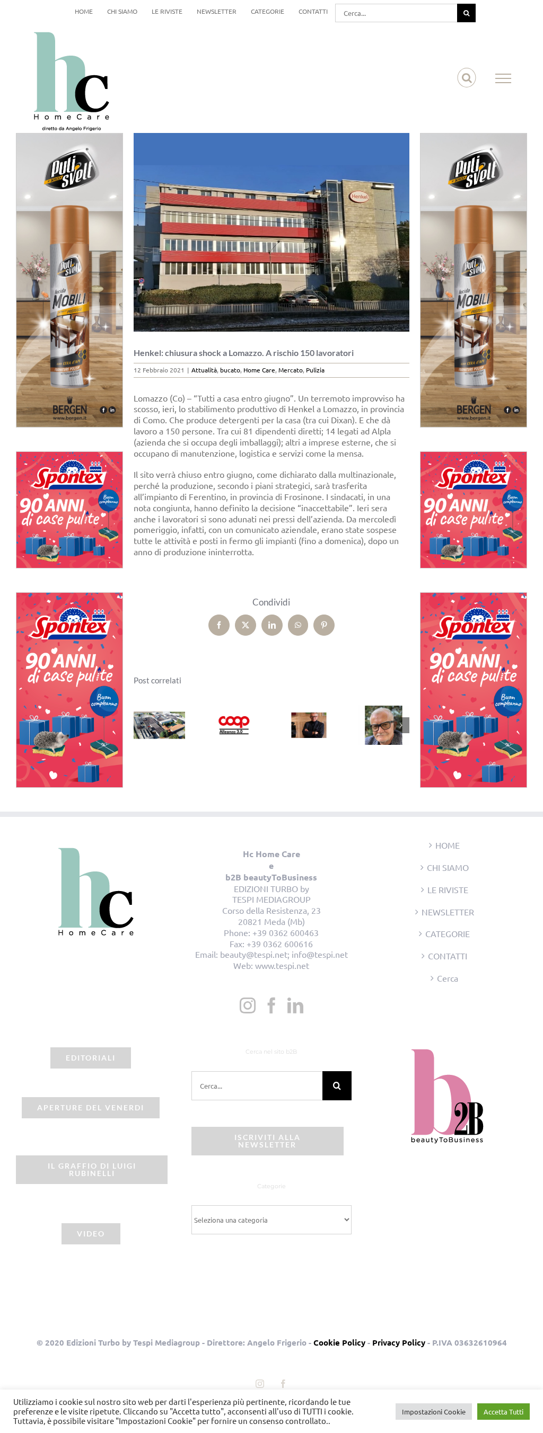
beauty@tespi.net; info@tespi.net (284, 954)
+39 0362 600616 (280, 943)
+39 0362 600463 (285, 932)
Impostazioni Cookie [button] (434, 1411)
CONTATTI (447, 955)
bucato (230, 370)
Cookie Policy (339, 1342)
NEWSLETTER (448, 911)
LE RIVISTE (447, 889)
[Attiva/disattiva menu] (503, 78)
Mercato (290, 370)
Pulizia (315, 370)
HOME (447, 845)
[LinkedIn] (295, 1005)
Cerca (447, 978)
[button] (142, 725)
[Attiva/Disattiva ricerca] (467, 78)
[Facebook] (271, 1005)
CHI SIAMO (448, 867)
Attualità (204, 370)
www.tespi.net (282, 965)
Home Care (259, 370)
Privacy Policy (398, 1342)
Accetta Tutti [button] (503, 1411)
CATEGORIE (447, 933)
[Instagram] (248, 1005)
